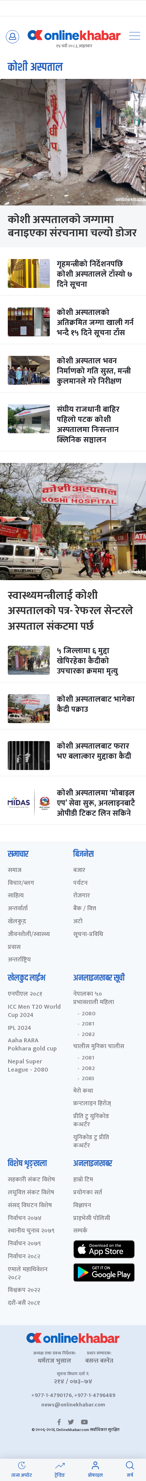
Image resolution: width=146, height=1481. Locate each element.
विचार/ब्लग (21, 883)
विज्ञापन (82, 1206)
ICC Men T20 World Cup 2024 (34, 1011)
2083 (88, 1079)
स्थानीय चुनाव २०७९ (31, 1231)
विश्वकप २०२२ (24, 1290)
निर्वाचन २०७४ (25, 1219)
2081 (88, 1024)
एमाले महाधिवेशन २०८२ (27, 1274)
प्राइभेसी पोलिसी (91, 1219)
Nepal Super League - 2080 (28, 1066)
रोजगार (81, 896)
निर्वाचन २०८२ (24, 1257)
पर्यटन (80, 883)
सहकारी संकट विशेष (31, 1180)
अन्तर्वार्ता (18, 909)
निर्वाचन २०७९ (24, 1244)
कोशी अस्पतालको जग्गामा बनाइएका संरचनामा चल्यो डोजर (72, 226)
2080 (88, 1014)
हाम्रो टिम (83, 1180)
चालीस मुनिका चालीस (98, 1047)
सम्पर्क (80, 1231)
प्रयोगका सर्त (87, 1193)
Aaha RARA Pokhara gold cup (32, 1045)
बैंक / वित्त (84, 909)
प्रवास (14, 947)
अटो (78, 922)
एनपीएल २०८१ (25, 994)
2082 (88, 1034)
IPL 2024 (19, 1028)
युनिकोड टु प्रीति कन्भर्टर (91, 1142)
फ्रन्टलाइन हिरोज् (92, 1104)
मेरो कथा (83, 1091)
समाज (14, 870)
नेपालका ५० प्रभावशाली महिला (93, 998)
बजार (79, 870)
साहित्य (16, 896)
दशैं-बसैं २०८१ (24, 1303)
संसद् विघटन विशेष (30, 1206)
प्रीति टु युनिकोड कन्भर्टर (91, 1121)
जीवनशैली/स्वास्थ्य (29, 935)
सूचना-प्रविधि (88, 935)
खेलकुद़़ (17, 922)
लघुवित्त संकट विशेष (31, 1193)
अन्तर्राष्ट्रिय (19, 960)
